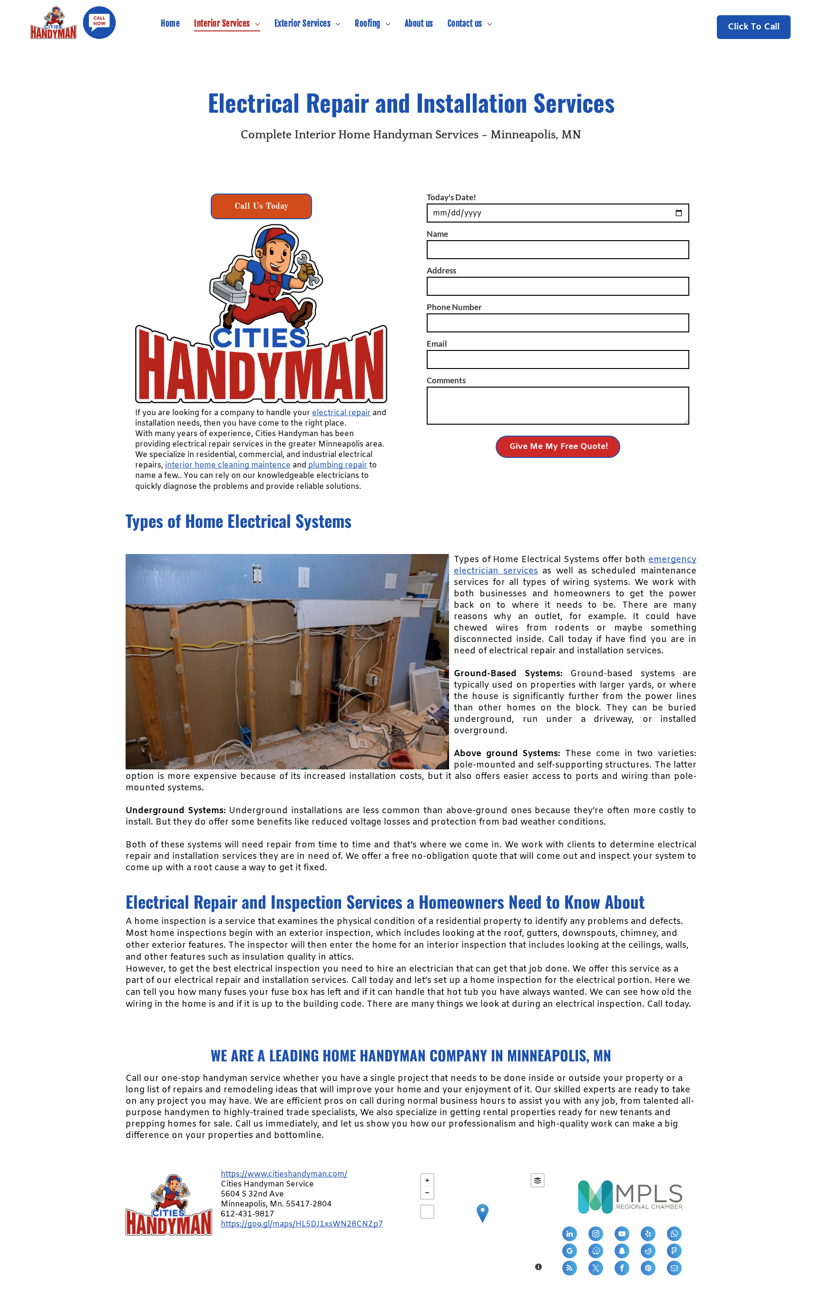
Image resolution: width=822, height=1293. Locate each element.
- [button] (427, 1192)
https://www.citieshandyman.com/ (284, 1174)
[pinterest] (648, 1269)
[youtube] (622, 1235)
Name (437, 234)
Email (437, 344)
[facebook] (622, 1269)
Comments (446, 380)
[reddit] (648, 1252)
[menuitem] (170, 23)
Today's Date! (451, 197)
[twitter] (595, 1269)
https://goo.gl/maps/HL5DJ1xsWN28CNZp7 (302, 1224)
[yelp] (648, 1235)
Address (441, 270)
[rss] (569, 1269)
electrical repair (341, 413)
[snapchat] (622, 1252)
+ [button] (427, 1180)
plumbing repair (337, 465)
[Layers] (537, 1180)
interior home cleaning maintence (228, 465)
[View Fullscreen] (427, 1212)
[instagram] (595, 1235)
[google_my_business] (569, 1252)
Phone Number (454, 307)
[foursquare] (674, 1252)
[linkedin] (569, 1235)
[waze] (595, 1252)
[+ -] (482, 1223)
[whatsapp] (674, 1235)
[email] (674, 1269)
